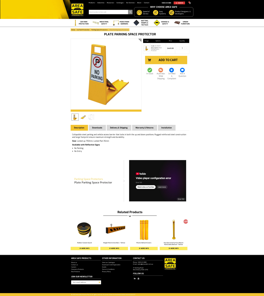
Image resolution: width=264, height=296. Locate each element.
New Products (75, 271)
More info (85, 248)
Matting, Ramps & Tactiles (144, 23)
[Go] (99, 281)
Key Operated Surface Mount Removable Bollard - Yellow (173, 243)
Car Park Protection (84, 23)
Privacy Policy (106, 271)
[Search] (130, 12)
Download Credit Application (111, 265)
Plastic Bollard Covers (143, 243)
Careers (73, 267)
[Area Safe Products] (77, 10)
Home (73, 30)
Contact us (74, 265)
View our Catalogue (108, 262)
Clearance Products (77, 269)
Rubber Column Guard (84, 243)
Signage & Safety (165, 23)
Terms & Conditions (108, 269)
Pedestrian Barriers (124, 23)
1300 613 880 (166, 3)
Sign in (180, 3)
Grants (104, 267)
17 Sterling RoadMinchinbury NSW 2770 (140, 269)
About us (74, 262)
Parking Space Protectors (99, 30)
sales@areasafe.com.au (145, 264)
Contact (146, 3)
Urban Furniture (185, 23)
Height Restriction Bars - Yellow (114, 243)
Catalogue (120, 3)
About (139, 3)
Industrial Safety (104, 23)
